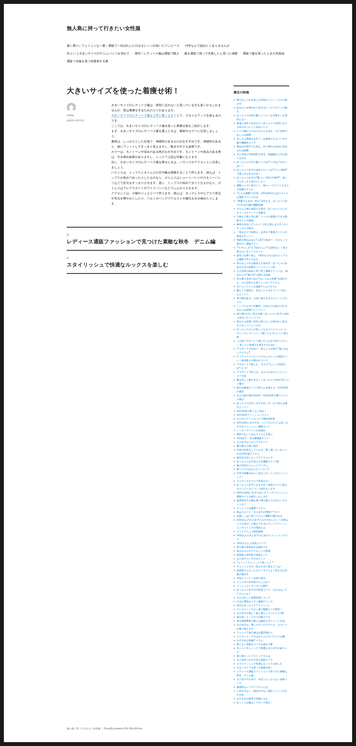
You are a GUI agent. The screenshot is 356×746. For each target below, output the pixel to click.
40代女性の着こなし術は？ (251, 411)
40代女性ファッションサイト (253, 414)
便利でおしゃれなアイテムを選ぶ (255, 434)
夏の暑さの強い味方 (247, 446)
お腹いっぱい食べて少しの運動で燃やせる (259, 516)
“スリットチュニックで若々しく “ (255, 562)
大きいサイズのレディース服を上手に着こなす (142, 115)
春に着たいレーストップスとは (253, 655)
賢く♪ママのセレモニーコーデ (253, 469)
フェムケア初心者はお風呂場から (255, 632)
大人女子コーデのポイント (251, 558)
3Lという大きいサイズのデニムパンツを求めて (98, 53)
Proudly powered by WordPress (123, 728)
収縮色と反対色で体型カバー (252, 554)
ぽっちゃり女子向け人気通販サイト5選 (258, 461)
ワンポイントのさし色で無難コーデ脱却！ (259, 609)
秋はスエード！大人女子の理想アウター (258, 512)
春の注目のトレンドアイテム (252, 465)
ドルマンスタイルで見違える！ (253, 481)
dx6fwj (70, 115)
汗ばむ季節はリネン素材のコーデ (255, 601)
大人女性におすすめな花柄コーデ (255, 659)
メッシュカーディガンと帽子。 (253, 586)
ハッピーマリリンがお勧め (251, 430)
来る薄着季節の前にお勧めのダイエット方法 (261, 620)
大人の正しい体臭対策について (253, 597)
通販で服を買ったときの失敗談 (263, 53)
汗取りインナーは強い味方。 (252, 578)
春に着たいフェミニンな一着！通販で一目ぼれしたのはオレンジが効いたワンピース (123, 45)
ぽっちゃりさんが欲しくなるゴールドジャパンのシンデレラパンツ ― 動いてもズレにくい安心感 (262, 333)
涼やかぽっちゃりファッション (253, 605)
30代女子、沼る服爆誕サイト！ (254, 438)
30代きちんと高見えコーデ (251, 543)
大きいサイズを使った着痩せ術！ (255, 667)
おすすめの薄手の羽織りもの (252, 698)
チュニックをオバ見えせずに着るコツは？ (259, 566)
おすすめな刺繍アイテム (250, 640)
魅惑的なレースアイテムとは (252, 687)
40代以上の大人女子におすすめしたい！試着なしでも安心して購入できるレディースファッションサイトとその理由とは (262, 523)
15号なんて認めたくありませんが (207, 45)
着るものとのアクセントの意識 (253, 551)
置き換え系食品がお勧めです (252, 547)
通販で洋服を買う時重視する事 (87, 61)
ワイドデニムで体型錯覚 (250, 531)
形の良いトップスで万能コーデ (253, 617)
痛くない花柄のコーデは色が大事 (255, 644)
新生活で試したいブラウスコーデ (255, 457)
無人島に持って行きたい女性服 (104, 28)
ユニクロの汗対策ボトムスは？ (253, 582)
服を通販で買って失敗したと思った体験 (211, 53)
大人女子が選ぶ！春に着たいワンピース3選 (260, 613)
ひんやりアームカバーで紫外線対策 (256, 418)
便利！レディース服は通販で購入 (157, 53)
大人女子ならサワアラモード (252, 442)
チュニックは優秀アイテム (251, 508)
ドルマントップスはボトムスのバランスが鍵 (261, 636)
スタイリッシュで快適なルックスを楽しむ (259, 663)
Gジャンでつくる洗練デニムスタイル (257, 286)
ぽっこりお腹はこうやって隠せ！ (255, 702)
